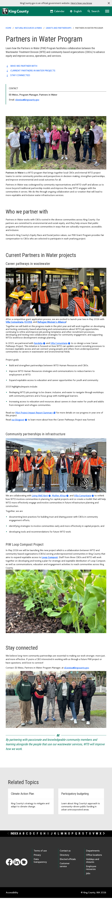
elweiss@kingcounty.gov (27, 99)
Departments (93, 850)
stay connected (20, 75)
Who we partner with (23, 65)
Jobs (88, 873)
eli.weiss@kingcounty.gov (76, 667)
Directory (64, 855)
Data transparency (40, 860)
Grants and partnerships (58, 28)
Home (8, 28)
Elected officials (68, 859)
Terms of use (40, 850)
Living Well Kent (40, 495)
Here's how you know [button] (81, 3)
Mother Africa (59, 495)
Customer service (65, 865)
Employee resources (91, 867)
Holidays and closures (92, 860)
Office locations (94, 855)
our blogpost (18, 419)
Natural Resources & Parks (28, 28)
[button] (109, 3)
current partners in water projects (32, 70)
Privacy (37, 855)
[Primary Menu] (107, 11)
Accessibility (12, 892)
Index (14, 833)
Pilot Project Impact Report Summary (34, 412)
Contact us (65, 850)
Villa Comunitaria (58, 343)
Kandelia (38, 343)
